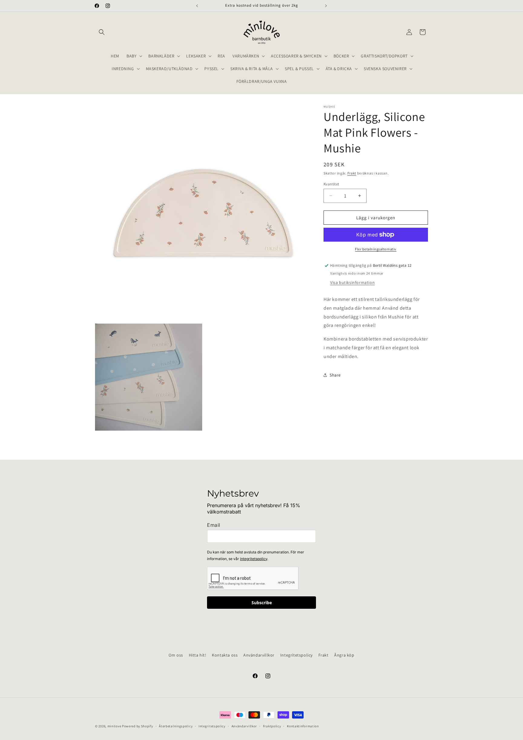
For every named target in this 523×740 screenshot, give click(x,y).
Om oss (176, 655)
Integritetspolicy (296, 655)
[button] (101, 32)
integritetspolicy (253, 558)
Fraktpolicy (272, 726)
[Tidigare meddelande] (197, 5)
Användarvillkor (259, 655)
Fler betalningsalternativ (375, 249)
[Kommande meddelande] (326, 5)
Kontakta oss (225, 655)
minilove (114, 726)
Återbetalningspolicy (175, 726)
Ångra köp (344, 655)
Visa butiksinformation (352, 282)
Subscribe (262, 602)
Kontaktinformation (303, 726)
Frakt (352, 173)
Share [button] (335, 375)
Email (213, 525)
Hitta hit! (197, 655)
